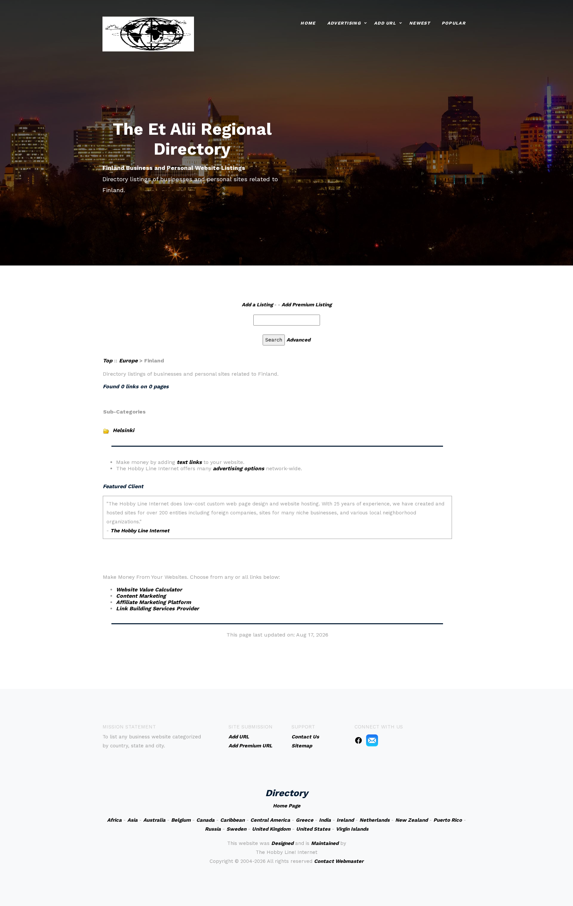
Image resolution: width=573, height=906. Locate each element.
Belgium (181, 820)
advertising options (238, 468)
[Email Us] (372, 740)
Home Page (286, 806)
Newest (419, 23)
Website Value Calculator (149, 589)
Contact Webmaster (338, 861)
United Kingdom (271, 829)
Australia (154, 820)
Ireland (345, 820)
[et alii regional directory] (148, 33)
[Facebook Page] (358, 740)
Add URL (385, 23)
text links (189, 462)
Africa (114, 820)
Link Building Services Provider (157, 608)
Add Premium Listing (307, 305)
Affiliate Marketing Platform (153, 602)
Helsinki (123, 430)
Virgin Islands (352, 829)
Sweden (236, 829)
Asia (132, 820)
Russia (213, 829)
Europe (128, 360)
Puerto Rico (447, 820)
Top (107, 360)
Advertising (344, 23)
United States (313, 829)
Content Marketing (141, 596)
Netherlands (374, 820)
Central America (270, 820)
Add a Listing (257, 305)
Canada (205, 820)
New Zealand (411, 820)
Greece (304, 820)
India (325, 820)
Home (307, 23)
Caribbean (232, 820)
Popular (454, 23)
